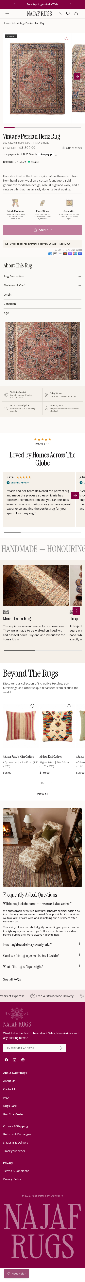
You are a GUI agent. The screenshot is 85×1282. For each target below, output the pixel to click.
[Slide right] (51, 783)
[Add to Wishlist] (66, 38)
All (13, 23)
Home (6, 23)
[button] (7, 13)
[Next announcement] (70, 4)
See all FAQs (12, 979)
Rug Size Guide (13, 1114)
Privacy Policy (12, 1179)
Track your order (14, 1151)
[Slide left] (33, 783)
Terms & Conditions (16, 1171)
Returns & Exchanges (17, 1134)
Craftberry (57, 1195)
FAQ (6, 1097)
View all (42, 794)
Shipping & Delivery (15, 1142)
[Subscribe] (61, 1048)
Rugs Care (10, 1106)
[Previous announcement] (14, 4)
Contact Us (10, 1089)
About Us (9, 1081)
